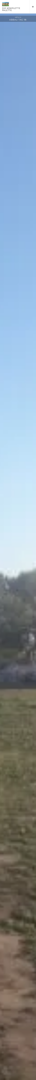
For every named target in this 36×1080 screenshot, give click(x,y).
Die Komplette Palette (11, 9)
